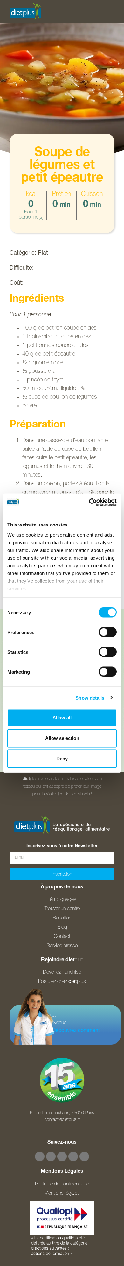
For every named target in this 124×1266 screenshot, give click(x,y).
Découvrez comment (76, 1030)
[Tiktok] (73, 1156)
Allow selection (62, 738)
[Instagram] (51, 1156)
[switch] (108, 632)
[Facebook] (40, 1156)
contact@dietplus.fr (62, 1120)
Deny (62, 758)
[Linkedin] (84, 1156)
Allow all (62, 717)
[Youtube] (62, 1156)
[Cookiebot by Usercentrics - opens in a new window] (89, 502)
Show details (89, 697)
